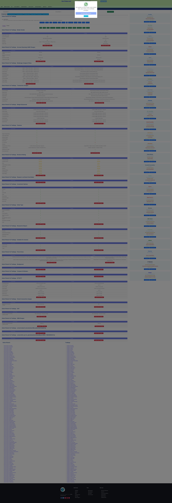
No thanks (86, 16)
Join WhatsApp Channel (86, 13)
